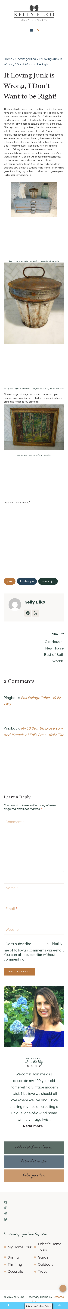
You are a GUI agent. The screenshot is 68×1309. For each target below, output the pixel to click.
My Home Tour (19, 1247)
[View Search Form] (38, 30)
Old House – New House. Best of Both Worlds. (54, 647)
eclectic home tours (34, 1147)
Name (12, 888)
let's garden (34, 1175)
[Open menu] (31, 30)
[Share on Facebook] (8, 1305)
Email (11, 908)
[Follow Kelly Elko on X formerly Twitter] (35, 613)
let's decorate (34, 1161)
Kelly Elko (34, 602)
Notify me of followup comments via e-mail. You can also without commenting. (34, 952)
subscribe (33, 954)
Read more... (34, 1126)
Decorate (15, 1271)
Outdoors (45, 1264)
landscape (27, 581)
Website (12, 929)
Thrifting (15, 1264)
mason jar (48, 581)
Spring (13, 1257)
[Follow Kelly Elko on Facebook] (27, 613)
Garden (44, 1257)
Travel (43, 1271)
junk (9, 581)
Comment (15, 822)
